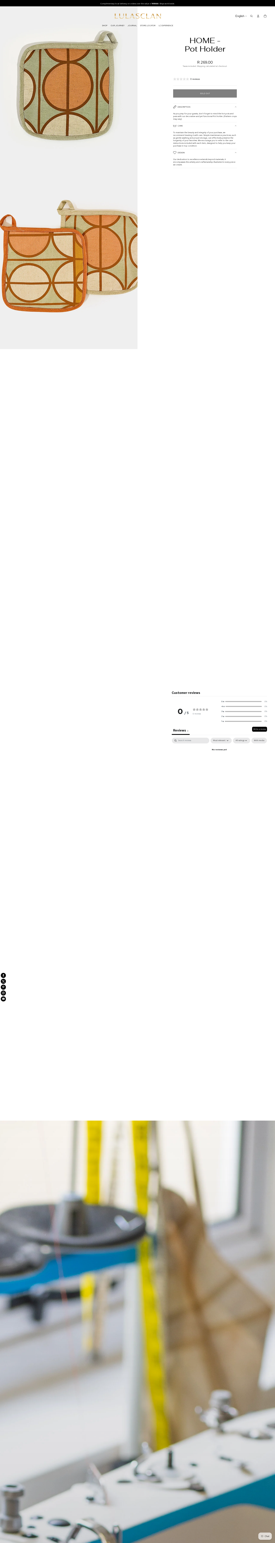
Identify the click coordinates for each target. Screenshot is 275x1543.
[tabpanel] (219, 761)
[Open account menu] (258, 16)
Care (180, 126)
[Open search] (251, 16)
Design (181, 152)
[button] (244, 701)
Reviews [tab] (180, 730)
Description (184, 107)
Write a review (259, 729)
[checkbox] (259, 740)
